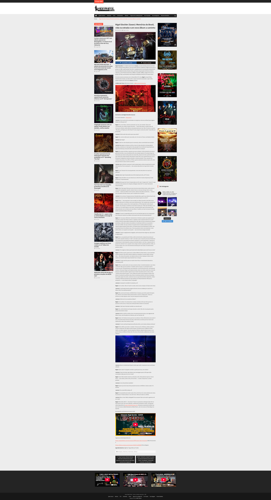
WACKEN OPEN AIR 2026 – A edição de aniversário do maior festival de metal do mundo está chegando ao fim (103, 67)
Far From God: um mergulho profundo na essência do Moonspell (102, 186)
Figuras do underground (136, 15)
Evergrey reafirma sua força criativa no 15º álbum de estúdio (102, 244)
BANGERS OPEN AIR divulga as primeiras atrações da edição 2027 (103, 274)
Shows (126, 15)
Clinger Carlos (126, 30)
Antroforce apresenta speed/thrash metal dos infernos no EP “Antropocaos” (103, 97)
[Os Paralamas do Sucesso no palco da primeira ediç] (172, 201)
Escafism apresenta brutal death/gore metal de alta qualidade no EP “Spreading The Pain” (102, 156)
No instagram (155, 15)
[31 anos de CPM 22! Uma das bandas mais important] (162, 201)
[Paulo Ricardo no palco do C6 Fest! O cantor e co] (172, 211)
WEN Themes (138, 498)
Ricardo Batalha (165, 15)
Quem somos (102, 15)
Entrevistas (120, 15)
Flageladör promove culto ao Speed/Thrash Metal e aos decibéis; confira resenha (103, 126)
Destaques (120, 451)
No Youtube (147, 15)
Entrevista (125, 451)
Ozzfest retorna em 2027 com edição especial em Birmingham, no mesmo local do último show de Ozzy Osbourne (103, 41)
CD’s (114, 15)
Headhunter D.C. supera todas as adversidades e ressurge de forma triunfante (103, 215)
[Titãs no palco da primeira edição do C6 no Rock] (162, 211)
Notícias (109, 15)
